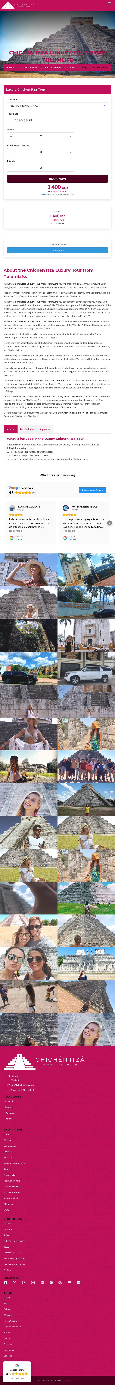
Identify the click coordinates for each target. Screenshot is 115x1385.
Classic (7, 1297)
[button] (5, 522)
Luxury (7, 1338)
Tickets (7, 1140)
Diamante (8, 1315)
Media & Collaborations (14, 1163)
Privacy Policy (10, 1175)
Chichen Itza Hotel (12, 1252)
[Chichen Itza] (18, 5)
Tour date (12, 113)
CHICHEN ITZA (13, 1219)
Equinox (7, 1270)
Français (9, 1107)
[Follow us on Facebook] (7, 1284)
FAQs (6, 1210)
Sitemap (7, 1169)
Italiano (8, 1118)
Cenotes (8, 1355)
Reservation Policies (13, 1180)
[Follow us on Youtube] (34, 1284)
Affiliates (8, 1157)
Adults (11, 129)
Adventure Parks (11, 1198)
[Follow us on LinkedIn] (43, 1284)
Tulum (45, 67)
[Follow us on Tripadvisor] (62, 1284)
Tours (72, 67)
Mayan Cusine (10, 1321)
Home (6, 1134)
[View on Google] (12, 508)
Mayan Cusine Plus (12, 1326)
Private (7, 1332)
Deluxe (7, 1309)
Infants (11, 161)
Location (8, 1229)
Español (9, 1101)
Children (18, 145)
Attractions (9, 1204)
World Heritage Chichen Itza (17, 1258)
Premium (8, 1344)
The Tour (12, 99)
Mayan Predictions (12, 1192)
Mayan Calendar (11, 1186)
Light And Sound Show (14, 1264)
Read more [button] (15, 530)
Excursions (9, 1350)
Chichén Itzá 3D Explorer (15, 1241)
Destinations (31, 67)
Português (10, 1113)
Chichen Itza (12, 67)
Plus (6, 1303)
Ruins (6, 1235)
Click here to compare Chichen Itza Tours (57, 194)
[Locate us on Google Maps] (71, 1284)
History (7, 1223)
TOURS (8, 1293)
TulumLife (59, 67)
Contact (7, 1151)
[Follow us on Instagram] (25, 1284)
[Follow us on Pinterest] (52, 1284)
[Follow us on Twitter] (16, 1284)
